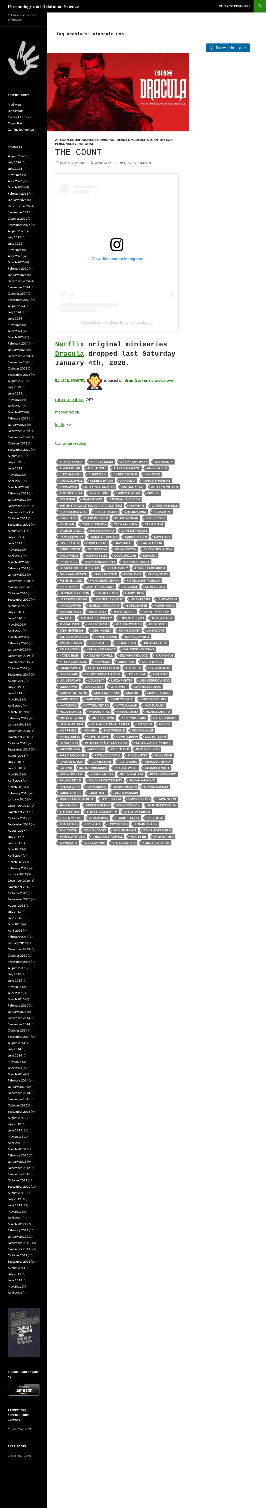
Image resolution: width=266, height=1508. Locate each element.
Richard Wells (126, 767)
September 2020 (19, 599)
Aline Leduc (97, 474)
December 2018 (19, 731)
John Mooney (129, 630)
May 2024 (15, 325)
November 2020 (19, 587)
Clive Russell (155, 518)
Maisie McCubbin (106, 693)
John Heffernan (71, 630)
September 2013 (19, 1111)
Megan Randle (70, 711)
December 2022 (19, 431)
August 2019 (16, 681)
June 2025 (15, 243)
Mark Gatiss (68, 699)
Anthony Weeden (164, 486)
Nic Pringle (67, 730)
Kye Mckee (102, 661)
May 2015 (15, 987)
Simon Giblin (166, 799)
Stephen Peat (69, 811)
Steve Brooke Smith (102, 811)
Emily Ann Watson (73, 574)
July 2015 (14, 974)
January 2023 (17, 425)
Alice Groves (157, 468)
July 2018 (14, 762)
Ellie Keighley (117, 568)
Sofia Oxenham (128, 805)
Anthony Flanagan (99, 486)
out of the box (160, 140)
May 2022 (15, 474)
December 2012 (19, 1168)
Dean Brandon (150, 543)
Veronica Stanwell (107, 836)
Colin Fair (67, 524)
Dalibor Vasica (71, 530)
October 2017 (17, 818)
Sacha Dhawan (125, 786)
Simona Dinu (68, 805)
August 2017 (16, 830)
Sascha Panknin (126, 792)
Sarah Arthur (70, 792)
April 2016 (15, 930)
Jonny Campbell (137, 636)
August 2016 (16, 905)
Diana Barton (125, 549)
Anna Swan (68, 486)
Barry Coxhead (128, 493)
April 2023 (15, 406)
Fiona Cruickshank (104, 580)
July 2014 (14, 1049)
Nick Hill (90, 730)
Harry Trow (134, 593)
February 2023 (18, 418)
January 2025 (17, 275)
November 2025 (19, 212)
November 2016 (19, 887)
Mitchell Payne (103, 718)
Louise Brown (70, 680)
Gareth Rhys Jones (100, 586)
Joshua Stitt (99, 643)
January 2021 (17, 574)
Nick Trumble (114, 730)
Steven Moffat (70, 817)
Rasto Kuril (128, 761)
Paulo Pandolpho (73, 755)
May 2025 (15, 250)
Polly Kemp (163, 755)
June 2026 (15, 168)
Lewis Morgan (159, 668)
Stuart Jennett (127, 817)
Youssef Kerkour (156, 842)
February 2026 (18, 193)
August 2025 (16, 231)
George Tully (155, 586)
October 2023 (17, 368)
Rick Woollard (71, 774)
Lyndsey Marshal (147, 686)
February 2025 (18, 268)
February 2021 (18, 568)
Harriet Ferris (107, 593)
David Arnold (97, 543)
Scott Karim (111, 799)
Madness (138, 140)
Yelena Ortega (124, 842)
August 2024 (16, 306)
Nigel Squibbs (69, 736)
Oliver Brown (98, 736)
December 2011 (19, 1243)
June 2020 (15, 618)
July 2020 (14, 612)
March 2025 (16, 262)
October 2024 (17, 293)
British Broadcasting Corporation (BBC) (90, 505)
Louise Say (96, 680)
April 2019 (15, 706)
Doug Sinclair (125, 555)
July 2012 (14, 1199)
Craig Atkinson (125, 524)
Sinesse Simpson (98, 805)
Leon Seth (133, 668)
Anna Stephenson (156, 480)
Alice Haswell (70, 474)
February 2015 (18, 1005)
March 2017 (16, 862)
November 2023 (19, 362)
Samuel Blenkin (156, 786)
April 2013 (15, 1143)
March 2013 (16, 1149)
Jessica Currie (162, 618)
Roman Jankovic (142, 780)
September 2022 (19, 449)
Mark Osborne (122, 699)
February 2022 (18, 493)
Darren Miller (136, 536)
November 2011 (19, 1249)
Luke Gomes (68, 686)
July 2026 (14, 162)
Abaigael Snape (71, 461)
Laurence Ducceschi (103, 668)
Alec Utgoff (96, 468)
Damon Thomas (102, 530)
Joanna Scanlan (129, 624)
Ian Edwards (167, 599)
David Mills (123, 543)
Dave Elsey (162, 536)
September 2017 (19, 824)
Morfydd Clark (134, 718)
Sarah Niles (97, 792)
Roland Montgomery (105, 780)
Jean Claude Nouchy (96, 618)
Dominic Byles (96, 555)
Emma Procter (106, 574)
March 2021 (16, 562)
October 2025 (17, 218)
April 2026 (15, 181)
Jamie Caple (97, 611)
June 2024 (15, 318)
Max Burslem (154, 705)
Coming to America (21, 129)
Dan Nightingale (134, 530)
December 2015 (19, 949)
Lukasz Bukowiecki (154, 680)
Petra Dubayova (107, 755)
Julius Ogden (69, 649)
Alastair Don (69, 468)
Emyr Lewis (132, 574)
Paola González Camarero (106, 743)
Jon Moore (155, 630)
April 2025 (15, 256)
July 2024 (14, 312)
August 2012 (16, 1193)
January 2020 (17, 649)
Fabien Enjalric (71, 580)
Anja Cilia (127, 480)
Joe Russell (157, 624)
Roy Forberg (96, 786)
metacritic (64, 411)
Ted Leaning (68, 824)
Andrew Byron (101, 480)
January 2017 (17, 874)
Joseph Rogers (70, 643)
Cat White (136, 505)
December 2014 (19, 1018)
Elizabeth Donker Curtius (79, 568)
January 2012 (17, 1236)
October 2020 (17, 593)
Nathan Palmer (71, 724)
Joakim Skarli (98, 624)
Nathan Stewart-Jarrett (109, 724)
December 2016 (19, 880)
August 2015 (16, 968)
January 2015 (17, 1012)
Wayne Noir (68, 842)
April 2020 (15, 631)
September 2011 (19, 1261)
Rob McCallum (131, 774)
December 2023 (19, 356)
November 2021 (19, 512)
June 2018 (15, 768)
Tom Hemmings (125, 830)
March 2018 (16, 787)
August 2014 (16, 1043)
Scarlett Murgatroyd (76, 799)
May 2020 (15, 624)
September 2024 (19, 300)
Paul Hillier (120, 749)
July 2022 (14, 462)
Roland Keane (70, 780)
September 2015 (19, 962)
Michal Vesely (127, 711)
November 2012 (19, 1174)
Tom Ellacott (95, 830)
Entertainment (83, 140)
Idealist (122, 140)
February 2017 (18, 868)
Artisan (62, 140)
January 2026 (17, 200)
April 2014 (15, 1068)
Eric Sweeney (158, 574)
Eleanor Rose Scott (100, 561)
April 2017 (15, 855)
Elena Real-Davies (136, 561)
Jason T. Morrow (155, 611)
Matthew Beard (96, 705)
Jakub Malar (165, 605)
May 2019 (15, 699)
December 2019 (19, 656)
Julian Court (126, 643)
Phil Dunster (137, 755)
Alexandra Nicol (127, 468)
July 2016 (14, 912)
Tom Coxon (68, 830)
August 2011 (16, 1268)
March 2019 (16, 712)
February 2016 (18, 937)
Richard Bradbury (93, 767)
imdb (59, 424)
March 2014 (16, 1074)
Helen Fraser (140, 599)
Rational (86, 144)
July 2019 (14, 687)
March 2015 (16, 999)
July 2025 (14, 237)
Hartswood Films (73, 599)
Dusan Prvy (68, 561)
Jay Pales (66, 618)
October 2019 (17, 668)
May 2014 (15, 1062)
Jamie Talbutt (124, 611)
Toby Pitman (118, 824)
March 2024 (16, 337)
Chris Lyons (162, 511)
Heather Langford (109, 599)
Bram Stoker (92, 499)
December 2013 (19, 1093)
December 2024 (19, 281)
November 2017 (19, 812)
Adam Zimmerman (134, 461)
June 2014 (15, 1055)
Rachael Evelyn (71, 761)
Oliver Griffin (127, 736)
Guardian (105, 140)
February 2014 (18, 1080)
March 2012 (16, 1224)
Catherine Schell (165, 505)
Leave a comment (138, 163)
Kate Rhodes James (101, 649)
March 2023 (16, 412)
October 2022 (17, 443)
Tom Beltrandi (146, 824)
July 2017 (14, 837)
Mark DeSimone (159, 693)
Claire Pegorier (96, 518)
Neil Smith (144, 724)
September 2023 (19, 375)
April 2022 (15, 481)
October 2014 (17, 1030)
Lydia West (118, 686)
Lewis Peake (68, 674)
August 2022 (16, 456)
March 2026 (16, 187)
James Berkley (70, 611)
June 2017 (15, 843)
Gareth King (68, 586)
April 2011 (15, 1293)
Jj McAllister (69, 624)
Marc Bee (133, 693)
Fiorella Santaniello (143, 580)
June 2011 (15, 1280)
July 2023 (14, 387)
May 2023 (15, 400)
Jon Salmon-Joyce (73, 636)
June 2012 (15, 1205)
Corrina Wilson (94, 524)
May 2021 (15, 549)
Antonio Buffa (70, 493)
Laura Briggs (152, 661)
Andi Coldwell (71, 480)
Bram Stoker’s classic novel (149, 380)
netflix (164, 724)
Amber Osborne (125, 474)
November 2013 (19, 1099)
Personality (65, 144)
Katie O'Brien (69, 655)
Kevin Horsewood (134, 655)
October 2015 (17, 955)
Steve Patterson (137, 811)
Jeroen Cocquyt (131, 618)
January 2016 (17, 943)
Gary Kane (130, 586)
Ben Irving (67, 499)
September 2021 (19, 524)
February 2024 (18, 343)
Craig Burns (154, 524)
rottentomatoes (69, 399)
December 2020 (19, 581)
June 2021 (15, 543)
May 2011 (15, 1286)
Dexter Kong (98, 549)
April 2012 (15, 1218)
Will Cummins (94, 842)
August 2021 (16, 531)
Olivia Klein (68, 743)
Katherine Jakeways (138, 649)
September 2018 (19, 749)
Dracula (150, 555)
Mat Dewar (68, 705)
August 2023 (16, 381)
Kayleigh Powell (100, 655)
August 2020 (16, 606)
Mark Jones (94, 699)
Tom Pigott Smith (157, 830)
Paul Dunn (96, 749)
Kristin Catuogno (73, 661)
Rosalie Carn (69, 786)
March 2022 (16, 487)
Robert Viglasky (163, 774)
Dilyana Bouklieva (158, 549)
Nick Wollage (143, 730)
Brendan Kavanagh (125, 499)
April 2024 (15, 331)
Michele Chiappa (157, 711)
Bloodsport (15, 111)
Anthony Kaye (133, 486)
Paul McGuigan (147, 749)
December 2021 (19, 506)
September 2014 (19, 1037)
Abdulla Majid (101, 461)
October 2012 (17, 1180)
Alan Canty (164, 461)
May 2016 (15, 924)
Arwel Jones (99, 493)
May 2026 (15, 175)
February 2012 (18, 1230)
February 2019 (18, 718)
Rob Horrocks (102, 774)
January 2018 (17, 799)
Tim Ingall (93, 824)
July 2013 (14, 1124)
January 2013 (17, 1161)
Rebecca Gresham (157, 761)
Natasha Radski (165, 718)
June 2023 (15, 393)
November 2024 (19, 287)
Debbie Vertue (70, 549)
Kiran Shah (164, 655)
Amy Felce (152, 474)
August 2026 (16, 156)
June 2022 (15, 468)
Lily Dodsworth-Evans (102, 674)
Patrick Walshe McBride (152, 743)
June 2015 (15, 980)
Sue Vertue (155, 817)
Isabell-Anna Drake (104, 605)
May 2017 (15, 849)
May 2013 (15, 1136)
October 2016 (17, 893)
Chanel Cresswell (73, 511)
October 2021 (17, 518)
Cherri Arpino (135, 511)
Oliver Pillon (155, 736)
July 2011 (14, 1274)
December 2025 (19, 206)
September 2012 (19, 1186)
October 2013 (17, 1105)
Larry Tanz (126, 661)
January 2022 (17, 499)
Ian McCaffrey (70, 605)
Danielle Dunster (104, 536)
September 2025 (19, 225)
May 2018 (15, 774)
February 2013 (18, 1155)
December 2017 (19, 805)
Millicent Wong (71, 718)
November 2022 (19, 437)
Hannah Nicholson (74, 593)
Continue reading (73, 443)
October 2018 (17, 743)
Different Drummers (234, 6)
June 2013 (15, 1130)
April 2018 (15, 780)
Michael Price (99, 711)
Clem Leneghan (126, 518)
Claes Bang (68, 518)
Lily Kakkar (137, 674)
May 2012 (15, 1211)
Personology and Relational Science (43, 6)
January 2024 (17, 350)
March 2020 (16, 637)
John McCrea (101, 630)
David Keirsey (105, 163)
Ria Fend (65, 767)
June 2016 (15, 918)
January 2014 (17, 1087)
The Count (78, 152)
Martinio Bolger (154, 699)
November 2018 (19, 737)
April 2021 (15, 556)
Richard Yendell (157, 767)
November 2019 (19, 662)
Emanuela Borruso (150, 568)
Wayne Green (164, 836)
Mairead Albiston (73, 693)
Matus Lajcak (126, 705)
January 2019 (17, 724)
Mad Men (14, 104)
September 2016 (19, 899)
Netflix (69, 344)
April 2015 (15, 993)
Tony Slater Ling (72, 836)
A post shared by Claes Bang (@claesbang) (117, 322)
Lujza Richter (121, 680)
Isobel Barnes (136, 605)
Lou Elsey (160, 674)
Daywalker (15, 123)
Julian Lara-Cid (155, 643)
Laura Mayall (70, 668)
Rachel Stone (101, 761)
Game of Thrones (19, 117)
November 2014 (19, 1024)
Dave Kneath (69, 543)
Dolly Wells (68, 555)
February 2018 (18, 793)
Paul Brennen (69, 749)
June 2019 (15, 693)
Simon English (139, 799)
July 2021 (14, 537)
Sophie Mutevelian (162, 805)
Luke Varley (94, 686)
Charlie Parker (106, 511)
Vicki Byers (138, 836)
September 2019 (19, 674)
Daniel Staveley (71, 536)
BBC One (153, 493)
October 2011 (17, 1255)
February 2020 (18, 643)
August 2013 (16, 1118)
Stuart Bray (98, 817)
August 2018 (16, 756)
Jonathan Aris (106, 636)
